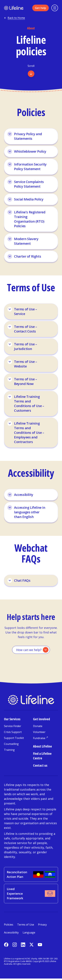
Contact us (40, 765)
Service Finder (12, 726)
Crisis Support (13, 732)
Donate (37, 726)
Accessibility (11, 932)
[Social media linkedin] (23, 944)
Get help (40, 8)
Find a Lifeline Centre (42, 755)
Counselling (11, 744)
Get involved (41, 719)
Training (9, 750)
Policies (8, 924)
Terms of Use (25, 924)
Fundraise (39, 738)
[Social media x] (31, 944)
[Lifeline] (13, 8)
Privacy (42, 924)
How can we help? (28, 650)
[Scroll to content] (31, 73)
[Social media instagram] (14, 944)
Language (29, 932)
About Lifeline (42, 746)
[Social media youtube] (40, 944)
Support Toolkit (14, 738)
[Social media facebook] (6, 944)
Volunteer (39, 732)
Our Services (12, 719)
